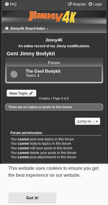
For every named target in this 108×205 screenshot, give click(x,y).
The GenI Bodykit (43, 71)
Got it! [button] (32, 197)
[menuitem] (10, 4)
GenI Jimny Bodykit (31, 54)
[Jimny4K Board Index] (54, 13)
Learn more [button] (21, 183)
